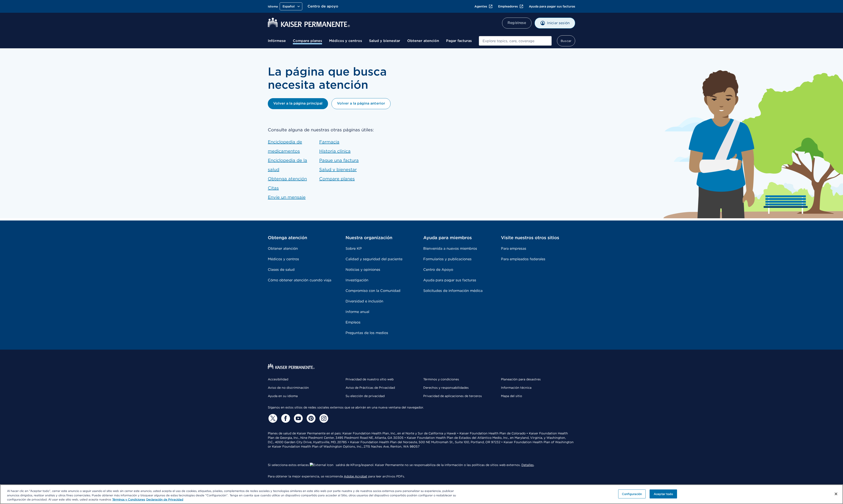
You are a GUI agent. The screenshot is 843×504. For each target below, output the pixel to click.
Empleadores (508, 6)
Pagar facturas (459, 41)
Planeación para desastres (521, 379)
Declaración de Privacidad (164, 499)
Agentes (480, 6)
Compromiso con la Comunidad (373, 291)
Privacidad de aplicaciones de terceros (452, 396)
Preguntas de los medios (367, 333)
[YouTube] (297, 418)
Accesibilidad (278, 379)
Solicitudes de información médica (453, 291)
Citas (273, 188)
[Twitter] (272, 418)
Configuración (632, 493)
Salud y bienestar (384, 41)
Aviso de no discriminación (288, 387)
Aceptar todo (663, 493)
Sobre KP (354, 248)
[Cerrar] (836, 494)
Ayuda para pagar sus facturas (552, 6)
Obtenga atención (287, 178)
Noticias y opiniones (363, 269)
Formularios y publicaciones (447, 259)
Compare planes (307, 41)
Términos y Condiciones (128, 499)
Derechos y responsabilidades (446, 387)
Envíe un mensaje (287, 197)
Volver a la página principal (297, 103)
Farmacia (329, 142)
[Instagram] (323, 418)
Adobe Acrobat (355, 476)
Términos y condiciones (441, 379)
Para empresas (513, 248)
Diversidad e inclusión (364, 301)
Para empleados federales (523, 259)
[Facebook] (285, 418)
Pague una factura (339, 160)
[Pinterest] (310, 418)
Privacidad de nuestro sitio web (370, 379)
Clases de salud (281, 269)
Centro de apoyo (323, 6)
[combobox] (515, 41)
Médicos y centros (345, 41)
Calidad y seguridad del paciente (374, 259)
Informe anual (357, 312)
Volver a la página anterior (361, 103)
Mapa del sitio (511, 396)
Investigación (357, 280)
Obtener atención (423, 41)
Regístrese (517, 23)
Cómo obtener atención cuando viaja (299, 280)
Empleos (353, 322)
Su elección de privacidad (365, 396)
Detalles (527, 465)
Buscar (566, 41)
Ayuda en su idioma (283, 396)
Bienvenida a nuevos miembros (450, 248)
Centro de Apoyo (438, 269)
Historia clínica (335, 151)
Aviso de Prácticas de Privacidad (370, 387)
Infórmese (277, 41)
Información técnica (516, 387)
